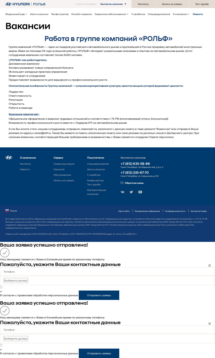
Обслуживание (62, 174)
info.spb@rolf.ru (129, 234)
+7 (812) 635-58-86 (135, 164)
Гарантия (59, 169)
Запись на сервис (172, 4)
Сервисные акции (64, 163)
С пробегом (138, 14)
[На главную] (17, 4)
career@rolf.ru (42, 132)
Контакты (143, 4)
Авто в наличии (39, 14)
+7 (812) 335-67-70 (135, 173)
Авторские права (199, 211)
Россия (13, 210)
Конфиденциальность (175, 211)
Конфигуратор (60, 14)
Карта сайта (124, 211)
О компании (180, 14)
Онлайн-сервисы (81, 14)
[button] (101, 4)
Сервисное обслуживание (110, 14)
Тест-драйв (202, 4)
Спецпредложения (159, 14)
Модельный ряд (15, 14)
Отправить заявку (99, 295)
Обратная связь (134, 182)
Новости (198, 14)
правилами (25, 295)
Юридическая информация (147, 211)
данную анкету (124, 128)
